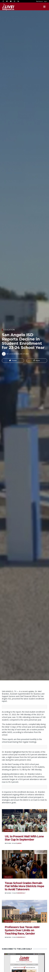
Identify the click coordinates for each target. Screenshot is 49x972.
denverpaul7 (21, 893)
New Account (39, 1)
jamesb (19, 843)
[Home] (5, 6)
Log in (45, 1)
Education (9, 330)
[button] (13, 360)
